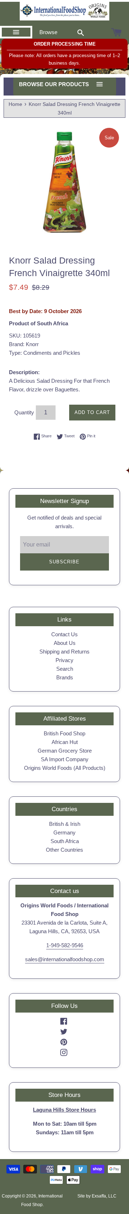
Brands (64, 677)
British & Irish (64, 824)
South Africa (65, 841)
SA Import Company (65, 759)
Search (64, 669)
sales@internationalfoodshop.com (64, 959)
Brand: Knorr (24, 344)
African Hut (65, 742)
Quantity (24, 412)
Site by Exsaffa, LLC (96, 1196)
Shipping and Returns (64, 651)
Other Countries (64, 850)
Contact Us (64, 634)
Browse (48, 32)
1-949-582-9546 (64, 945)
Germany (64, 832)
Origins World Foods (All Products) (64, 768)
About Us (65, 643)
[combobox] (80, 32)
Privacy (64, 660)
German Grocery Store (65, 751)
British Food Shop (64, 733)
